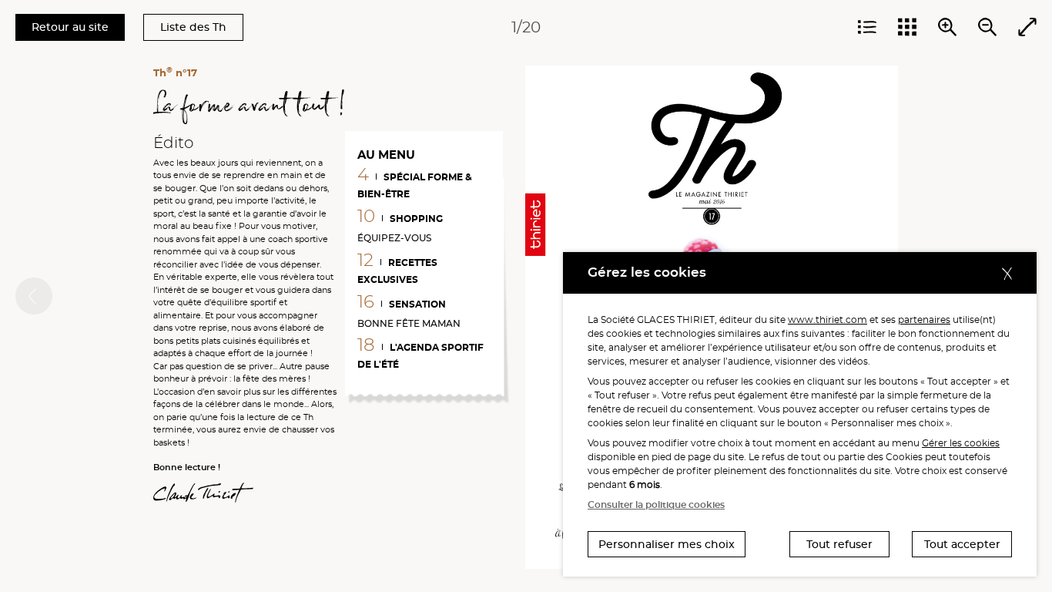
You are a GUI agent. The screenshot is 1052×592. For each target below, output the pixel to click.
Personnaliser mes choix (666, 544)
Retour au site (70, 27)
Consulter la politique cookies (656, 504)
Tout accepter (962, 544)
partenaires (924, 319)
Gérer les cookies (961, 443)
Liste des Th (193, 27)
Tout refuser (839, 544)
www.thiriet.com (827, 319)
